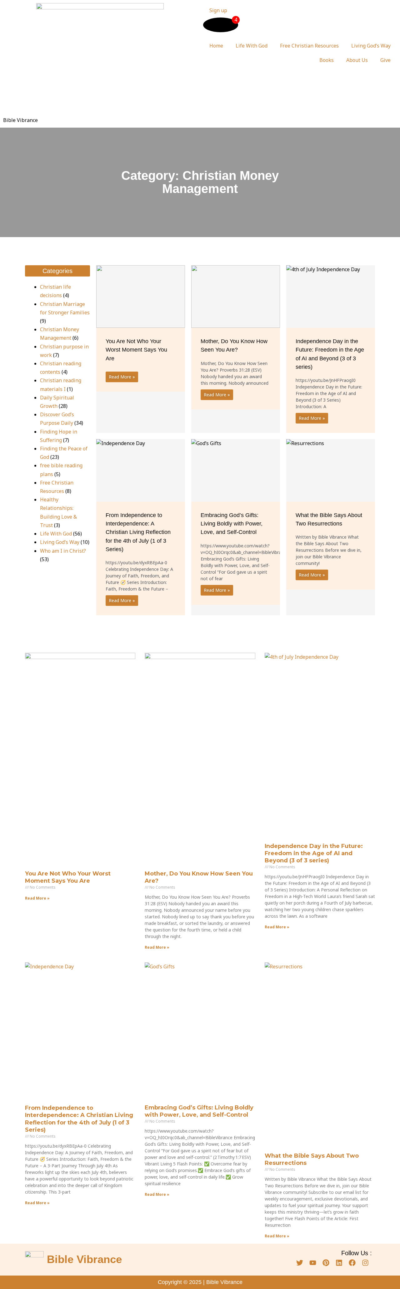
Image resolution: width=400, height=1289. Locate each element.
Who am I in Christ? (63, 550)
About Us (357, 60)
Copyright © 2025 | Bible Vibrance (200, 1282)
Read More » (122, 377)
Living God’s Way (371, 45)
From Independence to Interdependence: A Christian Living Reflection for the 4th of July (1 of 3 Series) (138, 532)
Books (326, 60)
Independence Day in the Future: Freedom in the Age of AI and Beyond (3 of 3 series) (314, 853)
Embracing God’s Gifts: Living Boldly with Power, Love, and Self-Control (231, 523)
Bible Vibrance (20, 120)
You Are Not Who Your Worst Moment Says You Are (136, 349)
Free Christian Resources (309, 45)
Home (216, 45)
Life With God (252, 45)
